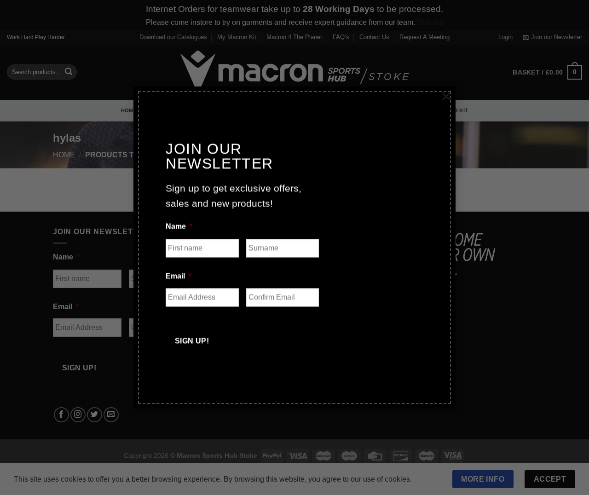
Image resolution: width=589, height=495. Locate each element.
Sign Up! (192, 337)
